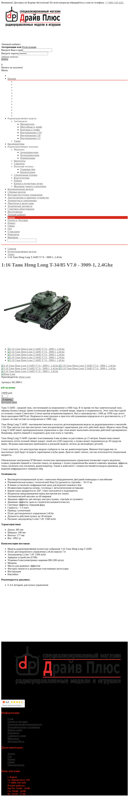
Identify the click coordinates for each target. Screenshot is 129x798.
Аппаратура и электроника (28, 104)
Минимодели (27, 124)
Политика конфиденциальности (25, 724)
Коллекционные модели (27, 90)
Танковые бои (27, 169)
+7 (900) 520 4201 (114, 2)
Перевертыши (27, 158)
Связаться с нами (17, 735)
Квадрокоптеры (22, 84)
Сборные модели (23, 93)
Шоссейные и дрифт (31, 127)
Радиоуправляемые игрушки (29, 87)
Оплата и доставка (18, 721)
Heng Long (25, 377)
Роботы (18, 180)
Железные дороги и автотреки (30, 186)
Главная (12, 248)
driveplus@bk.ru (16, 741)
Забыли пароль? (9, 56)
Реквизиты (13, 234)
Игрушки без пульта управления (31, 95)
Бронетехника (27, 172)
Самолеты (19, 163)
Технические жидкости (26, 110)
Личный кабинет (17, 214)
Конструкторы (21, 177)
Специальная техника (25, 175)
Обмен (11, 226)
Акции (11, 217)
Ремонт (11, 223)
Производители (16, 765)
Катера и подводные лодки (28, 183)
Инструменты (21, 115)
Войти (4, 59)
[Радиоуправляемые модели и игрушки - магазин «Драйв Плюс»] (68, 690)
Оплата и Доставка (18, 220)
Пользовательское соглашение (24, 727)
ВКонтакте (13, 738)
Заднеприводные (29, 152)
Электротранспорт (24, 98)
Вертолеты (19, 161)
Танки (17, 141)
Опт (10, 228)
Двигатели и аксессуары (27, 107)
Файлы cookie (15, 730)
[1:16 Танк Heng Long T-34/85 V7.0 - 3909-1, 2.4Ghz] (36, 349)
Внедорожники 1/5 (30, 138)
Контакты (13, 237)
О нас (11, 718)
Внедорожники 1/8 (30, 135)
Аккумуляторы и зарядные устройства (34, 101)
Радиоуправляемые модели (28, 81)
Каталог (12, 78)
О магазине (14, 231)
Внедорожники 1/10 (31, 132)
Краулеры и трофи (30, 129)
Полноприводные (29, 155)
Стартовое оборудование (27, 112)
